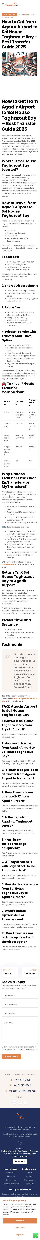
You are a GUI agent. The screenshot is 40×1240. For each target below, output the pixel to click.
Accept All (20, 1221)
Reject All (20, 1235)
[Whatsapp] (20, 1102)
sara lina (9, 17)
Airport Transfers (9, 14)
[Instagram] (25, 1102)
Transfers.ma (8, 564)
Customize (20, 1228)
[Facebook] (14, 1102)
